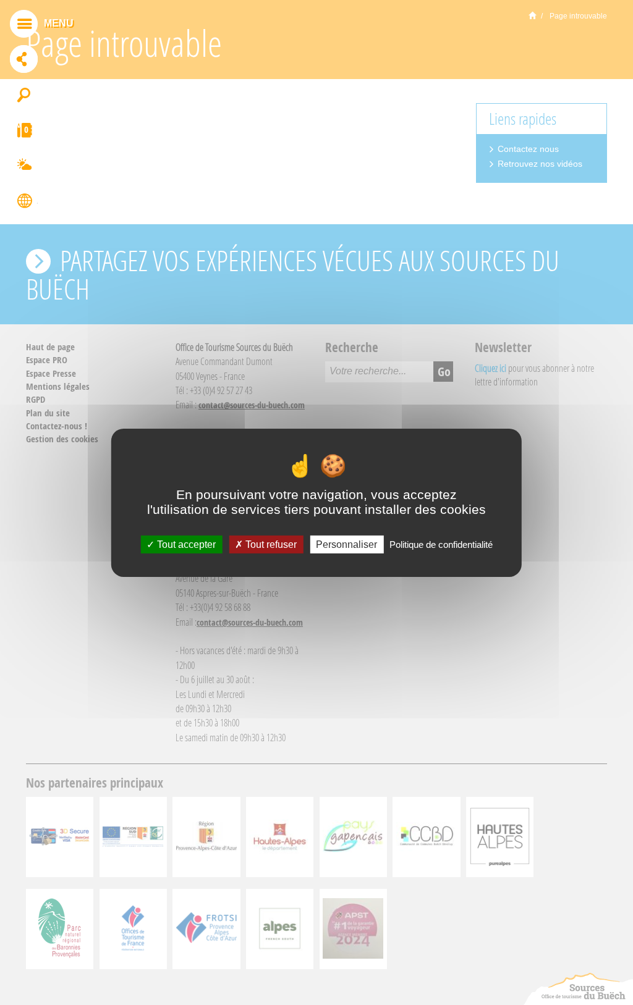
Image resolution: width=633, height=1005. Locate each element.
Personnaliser (346, 544)
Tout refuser (270, 544)
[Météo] (24, 167)
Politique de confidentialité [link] (441, 544)
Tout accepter (185, 544)
